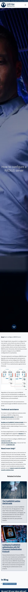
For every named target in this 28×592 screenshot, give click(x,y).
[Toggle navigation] (25, 5)
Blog (2, 337)
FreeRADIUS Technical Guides (9, 583)
